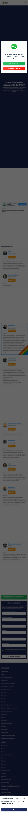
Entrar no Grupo (14, 63)
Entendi (14, 809)
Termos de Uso (20, 801)
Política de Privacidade (7, 803)
